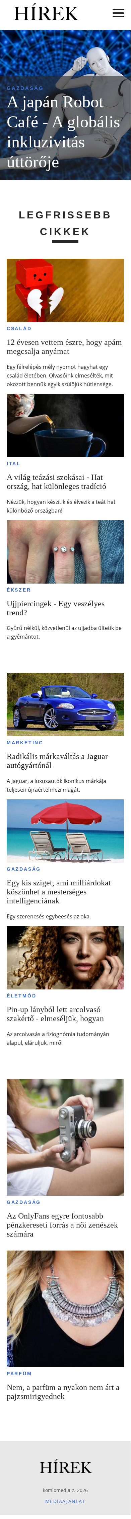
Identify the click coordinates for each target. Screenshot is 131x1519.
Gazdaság (25, 88)
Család (19, 328)
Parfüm (19, 1373)
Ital (14, 463)
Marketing (25, 742)
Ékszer (19, 590)
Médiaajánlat (65, 1501)
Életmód (22, 995)
